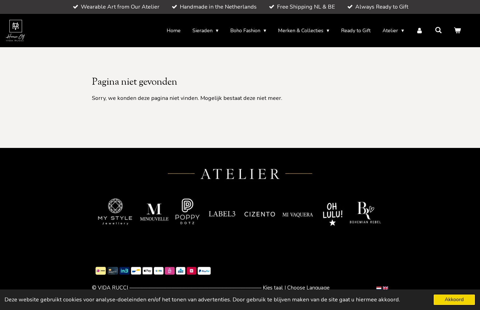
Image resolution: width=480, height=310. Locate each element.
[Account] (419, 31)
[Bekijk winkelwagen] (457, 31)
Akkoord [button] (454, 299)
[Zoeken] (438, 30)
